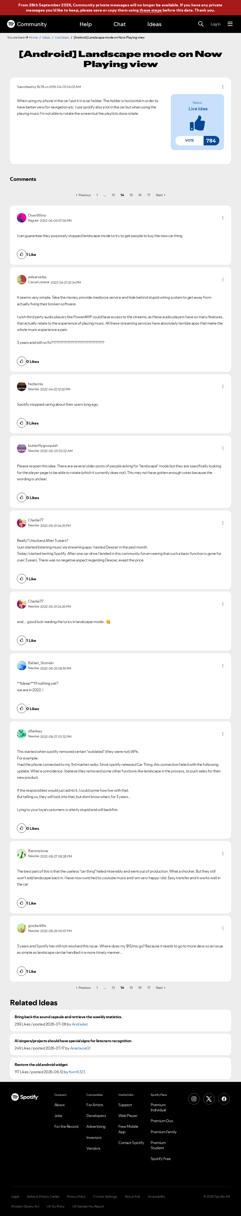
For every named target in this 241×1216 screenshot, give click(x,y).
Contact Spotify (131, 1142)
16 (139, 195)
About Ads (132, 1196)
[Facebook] (224, 1099)
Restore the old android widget (41, 1064)
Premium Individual (158, 1107)
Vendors (93, 1148)
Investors (94, 1137)
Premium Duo (162, 1120)
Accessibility (156, 1196)
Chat (119, 24)
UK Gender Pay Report (88, 1206)
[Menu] (230, 24)
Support (125, 1104)
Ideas (154, 24)
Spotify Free (161, 1158)
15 (131, 195)
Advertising (95, 1126)
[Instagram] (194, 1099)
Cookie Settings (105, 1196)
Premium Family (164, 1131)
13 (113, 195)
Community (32, 24)
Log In (215, 24)
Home (33, 37)
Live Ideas (62, 37)
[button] (189, 140)
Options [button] (222, 86)
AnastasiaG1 (80, 1048)
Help (86, 24)
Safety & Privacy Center (43, 1196)
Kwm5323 (77, 1071)
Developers (96, 1115)
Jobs (58, 1115)
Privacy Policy (76, 1196)
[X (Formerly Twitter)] (209, 1099)
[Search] (201, 24)
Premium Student (158, 1145)
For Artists (94, 1104)
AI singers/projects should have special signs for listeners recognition (73, 1040)
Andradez (80, 1024)
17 (148, 195)
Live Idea (198, 108)
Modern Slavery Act (25, 1206)
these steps (151, 10)
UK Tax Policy (56, 1206)
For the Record (66, 1126)
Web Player (127, 1115)
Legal (15, 1196)
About (59, 1104)
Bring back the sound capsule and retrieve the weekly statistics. (68, 1016)
